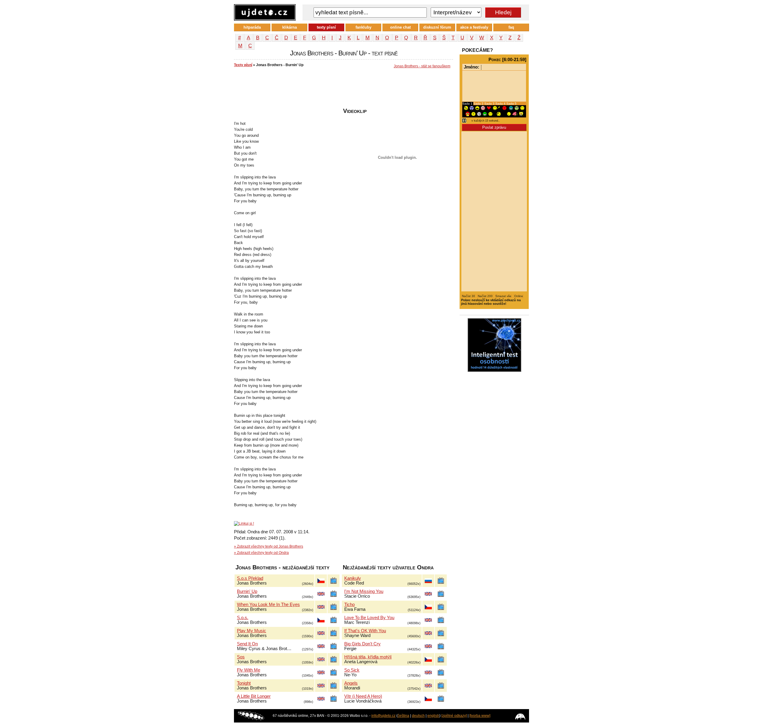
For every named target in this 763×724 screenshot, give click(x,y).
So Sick (351, 670)
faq (511, 27)
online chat (400, 27)
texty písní (326, 27)
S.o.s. (242, 617)
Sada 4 (500, 103)
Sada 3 (489, 103)
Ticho (349, 604)
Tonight (244, 683)
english (433, 716)
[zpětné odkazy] (454, 716)
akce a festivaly (474, 27)
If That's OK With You (365, 630)
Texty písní (243, 65)
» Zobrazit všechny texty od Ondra (261, 553)
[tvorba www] (479, 716)
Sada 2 (478, 103)
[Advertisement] (342, 89)
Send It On (247, 643)
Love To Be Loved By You (369, 617)
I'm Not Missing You (363, 591)
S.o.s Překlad (250, 578)
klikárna (289, 27)
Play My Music (251, 630)
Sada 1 (467, 103)
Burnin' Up (247, 591)
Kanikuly (352, 578)
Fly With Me (248, 670)
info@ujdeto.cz (383, 716)
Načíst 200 (486, 296)
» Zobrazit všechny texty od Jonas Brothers (268, 546)
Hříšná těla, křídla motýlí (368, 657)
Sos (241, 657)
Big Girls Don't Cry (362, 643)
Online (518, 296)
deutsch (418, 716)
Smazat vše (503, 296)
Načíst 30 (469, 296)
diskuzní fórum (437, 27)
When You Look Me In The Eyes (268, 604)
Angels (351, 683)
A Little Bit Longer (254, 696)
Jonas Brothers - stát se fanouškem (422, 66)
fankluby (363, 27)
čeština (403, 716)
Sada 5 (511, 103)
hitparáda (252, 27)
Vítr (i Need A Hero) (363, 696)
